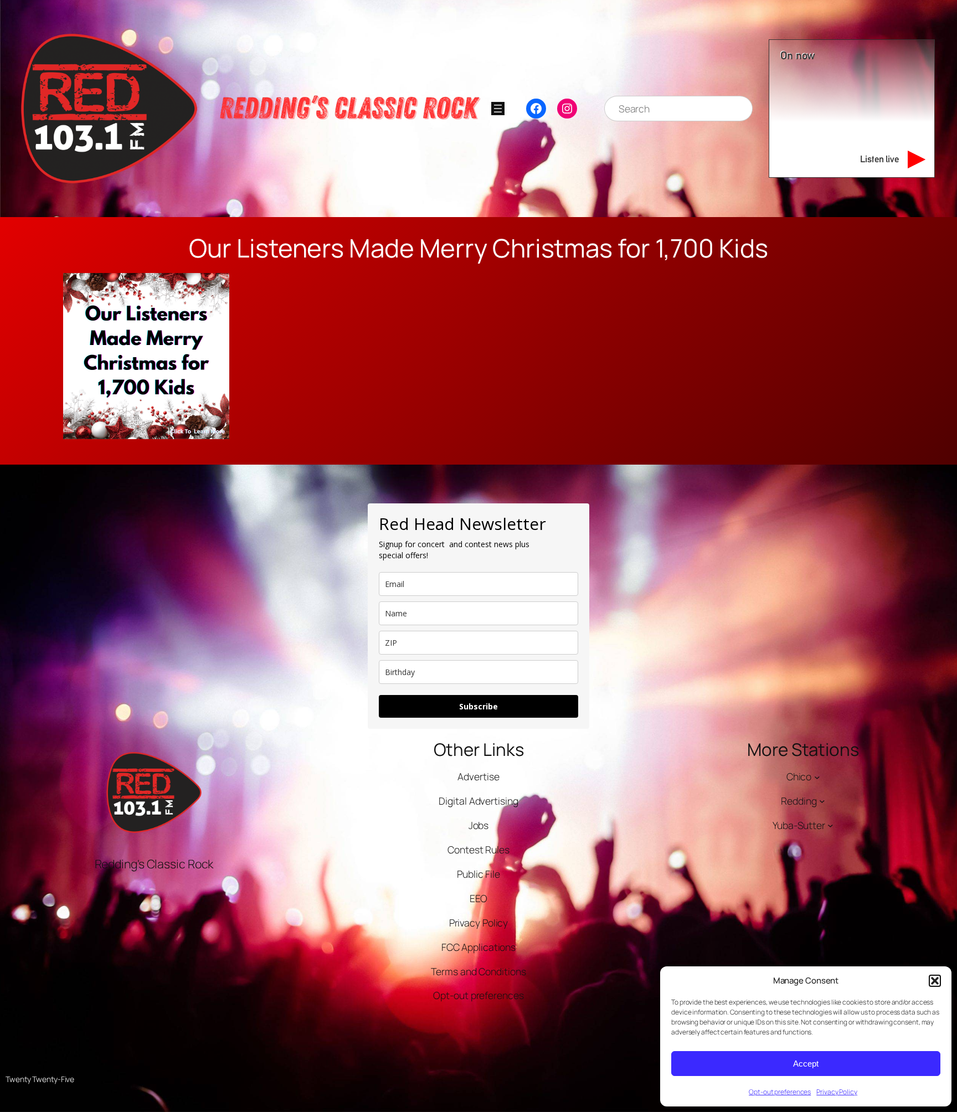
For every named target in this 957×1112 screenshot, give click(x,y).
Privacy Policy (836, 1091)
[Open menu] (498, 108)
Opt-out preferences (780, 1091)
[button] (934, 980)
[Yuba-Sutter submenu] (830, 825)
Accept (806, 1063)
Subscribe (478, 706)
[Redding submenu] (822, 801)
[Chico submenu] (817, 777)
